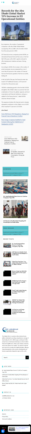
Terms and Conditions (7, 419)
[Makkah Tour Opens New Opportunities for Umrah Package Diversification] (7, 302)
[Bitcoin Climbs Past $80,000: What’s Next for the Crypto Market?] (7, 273)
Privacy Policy (5, 416)
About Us (4, 414)
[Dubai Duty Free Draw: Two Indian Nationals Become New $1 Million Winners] (7, 264)
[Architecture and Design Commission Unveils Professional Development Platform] (7, 312)
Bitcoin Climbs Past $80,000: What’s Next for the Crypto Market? (19, 272)
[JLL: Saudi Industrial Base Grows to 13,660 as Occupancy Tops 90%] (7, 245)
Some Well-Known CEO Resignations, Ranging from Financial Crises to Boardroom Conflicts (11, 140)
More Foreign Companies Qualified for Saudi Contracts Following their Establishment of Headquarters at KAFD (13, 122)
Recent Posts (8, 239)
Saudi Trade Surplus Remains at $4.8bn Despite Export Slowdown (19, 292)
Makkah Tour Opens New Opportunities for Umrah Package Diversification (18, 301)
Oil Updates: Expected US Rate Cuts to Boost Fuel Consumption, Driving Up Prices (18, 153)
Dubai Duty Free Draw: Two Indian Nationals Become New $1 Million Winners (19, 263)
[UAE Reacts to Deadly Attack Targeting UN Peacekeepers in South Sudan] (7, 254)
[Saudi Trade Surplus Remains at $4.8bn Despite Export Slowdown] (7, 293)
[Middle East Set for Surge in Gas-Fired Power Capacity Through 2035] (7, 283)
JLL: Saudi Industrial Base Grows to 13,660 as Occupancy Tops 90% (15, 197)
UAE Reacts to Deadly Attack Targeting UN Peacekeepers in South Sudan (14, 221)
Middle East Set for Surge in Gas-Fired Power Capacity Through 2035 (19, 282)
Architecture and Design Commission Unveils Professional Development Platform (18, 312)
